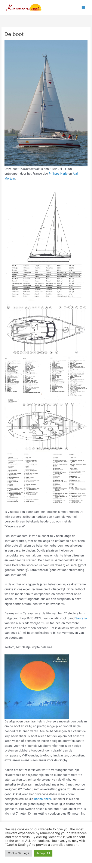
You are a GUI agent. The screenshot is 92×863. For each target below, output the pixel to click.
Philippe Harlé (58, 173)
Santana (81, 618)
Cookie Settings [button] (18, 853)
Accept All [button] (43, 853)
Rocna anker (42, 799)
